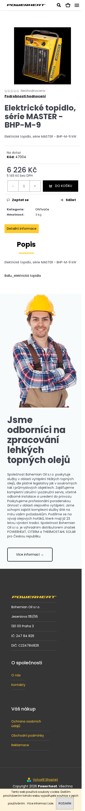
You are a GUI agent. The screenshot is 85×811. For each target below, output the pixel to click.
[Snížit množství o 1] (13, 186)
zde (50, 803)
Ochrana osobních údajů (26, 723)
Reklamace (20, 745)
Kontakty (18, 685)
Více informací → (30, 554)
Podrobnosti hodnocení (25, 96)
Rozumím (64, 803)
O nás (16, 675)
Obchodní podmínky (27, 735)
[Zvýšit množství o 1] (34, 186)
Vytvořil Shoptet (45, 780)
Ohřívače (42, 209)
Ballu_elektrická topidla (23, 275)
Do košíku (63, 186)
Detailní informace (21, 228)
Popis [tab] (26, 244)
